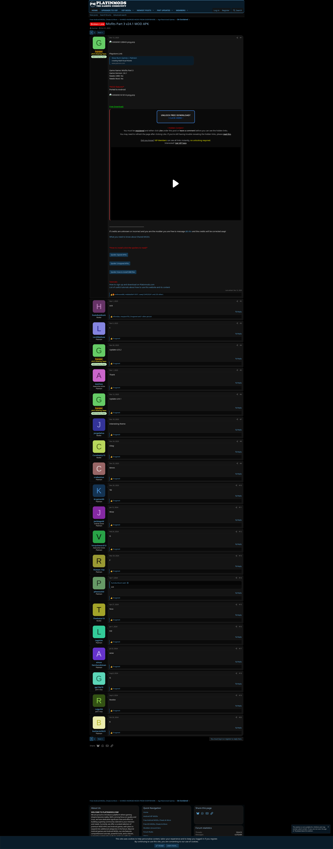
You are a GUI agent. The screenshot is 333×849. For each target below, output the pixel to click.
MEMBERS (180, 10)
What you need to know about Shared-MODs (129, 236)
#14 (240, 578)
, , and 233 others (139, 294)
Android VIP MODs (150, 816)
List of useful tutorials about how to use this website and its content (139, 287)
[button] (133, 10)
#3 (241, 323)
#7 (241, 419)
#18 (240, 673)
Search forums (105, 15)
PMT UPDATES (163, 10)
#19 (240, 695)
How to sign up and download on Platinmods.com (131, 284)
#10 (240, 485)
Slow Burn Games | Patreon (124, 58)
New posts (94, 15)
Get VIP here (180, 143)
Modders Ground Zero (152, 828)
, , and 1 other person (132, 317)
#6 (241, 394)
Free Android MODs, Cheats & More (157, 820)
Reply (239, 311)
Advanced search (119, 15)
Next (100, 32)
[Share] (237, 37)
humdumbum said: (118, 583)
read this (227, 134)
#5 (241, 370)
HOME (95, 10)
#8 (241, 441)
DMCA (145, 836)
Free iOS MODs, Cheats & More (155, 824)
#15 (240, 604)
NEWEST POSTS (144, 10)
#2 (241, 301)
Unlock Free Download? (176, 116)
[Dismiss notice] (328, 827)
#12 (240, 531)
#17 (240, 648)
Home (145, 812)
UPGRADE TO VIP (109, 10)
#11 (240, 507)
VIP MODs (126, 10)
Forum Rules (148, 832)
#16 (240, 627)
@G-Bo (188, 231)
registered (139, 130)
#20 (240, 717)
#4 (241, 345)
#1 (241, 38)
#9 (241, 463)
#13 (240, 556)
